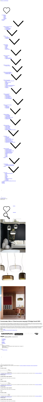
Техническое (7, 137)
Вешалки (6, 176)
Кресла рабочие (7, 95)
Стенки (6, 84)
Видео (5, 17)
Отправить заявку (3, 374)
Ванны (6, 105)
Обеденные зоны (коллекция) (9, 150)
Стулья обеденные (8, 28)
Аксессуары (5, 172)
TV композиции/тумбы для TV (9, 80)
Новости (5, 15)
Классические (7, 37)
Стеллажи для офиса (8, 118)
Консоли (6, 86)
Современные (7, 38)
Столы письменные (8, 96)
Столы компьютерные (8, 97)
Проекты (3, 182)
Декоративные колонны (8, 178)
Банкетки (6, 45)
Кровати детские (7, 65)
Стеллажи (6, 83)
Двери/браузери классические (9, 164)
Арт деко (6, 36)
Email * (9, 395)
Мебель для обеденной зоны (8, 26)
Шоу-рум (5, 18)
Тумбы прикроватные (8, 58)
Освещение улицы (8, 138)
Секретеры (6, 87)
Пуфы (6, 47)
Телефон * (9, 370)
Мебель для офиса (6, 114)
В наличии (3, 19)
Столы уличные (7, 127)
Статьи (5, 16)
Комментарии (10, 372)
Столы (6, 154)
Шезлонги (6, 48)
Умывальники (7, 106)
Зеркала (5, 166)
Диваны (6, 46)
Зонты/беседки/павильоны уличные (10, 129)
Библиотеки (7, 94)
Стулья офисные (7, 116)
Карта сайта (3, 343)
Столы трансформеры (8, 98)
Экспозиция (4, 339)
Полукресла (7, 27)
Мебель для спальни (6, 55)
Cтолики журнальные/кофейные (10, 85)
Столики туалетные (8, 57)
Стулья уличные (7, 128)
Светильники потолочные (9, 141)
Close (1, 366)
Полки (6, 175)
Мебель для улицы (6, 125)
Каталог (3, 20)
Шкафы (6, 156)
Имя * (9, 369)
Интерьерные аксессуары (9, 173)
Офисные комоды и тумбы (9, 117)
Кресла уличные (7, 126)
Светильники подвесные (9, 140)
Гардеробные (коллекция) (9, 152)
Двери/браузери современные (9, 165)
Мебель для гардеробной (7, 72)
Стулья (6, 155)
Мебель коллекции (6, 148)
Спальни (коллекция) (8, 151)
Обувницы (6, 179)
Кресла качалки (7, 49)
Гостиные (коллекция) (8, 149)
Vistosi (4, 329)
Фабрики (3, 181)
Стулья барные (7, 29)
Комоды (6, 56)
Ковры (5, 157)
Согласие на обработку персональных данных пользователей (28, 365)
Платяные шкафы (7, 73)
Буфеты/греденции (8, 82)
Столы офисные (7, 115)
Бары (6, 81)
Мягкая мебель (6, 44)
